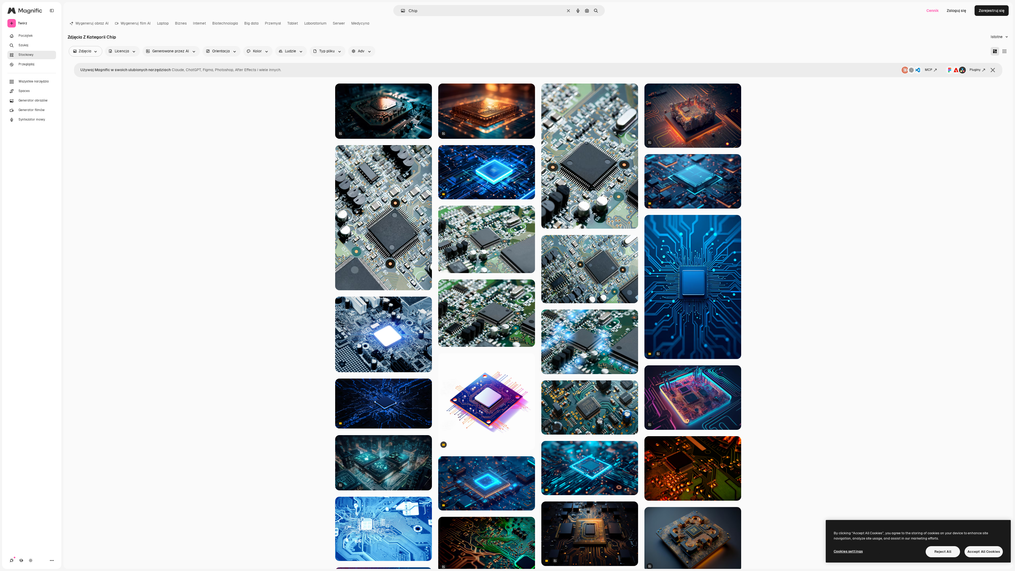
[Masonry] (995, 51)
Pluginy (975, 70)
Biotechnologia (225, 23)
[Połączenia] (11, 560)
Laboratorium (315, 23)
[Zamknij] (993, 70)
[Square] (1004, 51)
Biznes (181, 23)
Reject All (942, 551)
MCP (928, 70)
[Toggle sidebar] (52, 10)
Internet (199, 23)
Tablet (292, 23)
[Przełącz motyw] (30, 560)
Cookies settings (848, 551)
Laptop (163, 23)
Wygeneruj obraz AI (92, 23)
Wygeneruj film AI (136, 23)
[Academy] (21, 560)
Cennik (932, 10)
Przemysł (273, 23)
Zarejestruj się (991, 10)
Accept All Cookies (983, 551)
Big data (251, 23)
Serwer (339, 23)
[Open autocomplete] (401, 11)
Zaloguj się (956, 10)
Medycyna (360, 23)
